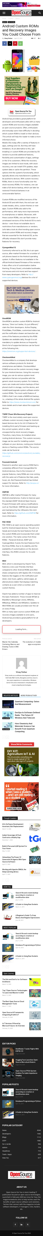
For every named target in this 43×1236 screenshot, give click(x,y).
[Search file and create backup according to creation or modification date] (8, 895)
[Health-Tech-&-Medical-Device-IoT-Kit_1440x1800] (21, 315)
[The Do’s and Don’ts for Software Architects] (35, 982)
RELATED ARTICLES (11, 695)
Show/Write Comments (21, 744)
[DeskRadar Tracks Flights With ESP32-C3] (8, 1052)
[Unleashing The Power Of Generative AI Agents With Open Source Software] (35, 860)
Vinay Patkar (8, 38)
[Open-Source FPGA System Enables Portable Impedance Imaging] (8, 1074)
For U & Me (11, 22)
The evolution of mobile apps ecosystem (31, 643)
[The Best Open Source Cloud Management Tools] (35, 1004)
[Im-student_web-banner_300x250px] (21, 810)
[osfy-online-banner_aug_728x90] (21, 7)
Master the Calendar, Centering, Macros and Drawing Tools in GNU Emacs (10, 645)
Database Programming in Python (28, 945)
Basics (18, 18)
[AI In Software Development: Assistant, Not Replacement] (35, 827)
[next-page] (7, 737)
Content (10, 18)
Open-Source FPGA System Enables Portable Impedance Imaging (26, 1073)
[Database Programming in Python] (8, 948)
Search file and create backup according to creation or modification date (27, 895)
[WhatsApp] (20, 43)
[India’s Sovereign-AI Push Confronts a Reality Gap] (35, 838)
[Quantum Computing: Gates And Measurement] (8, 704)
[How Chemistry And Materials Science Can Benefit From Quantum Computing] (8, 726)
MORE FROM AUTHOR (29, 695)
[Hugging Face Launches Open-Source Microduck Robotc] (8, 1063)
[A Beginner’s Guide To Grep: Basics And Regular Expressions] (8, 917)
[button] (4, 13)
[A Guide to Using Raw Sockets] (8, 907)
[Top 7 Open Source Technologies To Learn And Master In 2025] (35, 993)
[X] (10, 43)
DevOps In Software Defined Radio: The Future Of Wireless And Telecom (27, 715)
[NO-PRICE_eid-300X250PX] (21, 104)
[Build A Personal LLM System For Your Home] (35, 849)
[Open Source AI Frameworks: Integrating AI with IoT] (35, 1015)
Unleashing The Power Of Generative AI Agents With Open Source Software (14, 859)
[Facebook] (4, 43)
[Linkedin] (21, 1224)
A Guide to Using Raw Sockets (27, 904)
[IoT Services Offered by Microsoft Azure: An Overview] (35, 1026)
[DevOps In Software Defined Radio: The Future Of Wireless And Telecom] (8, 715)
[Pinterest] (15, 43)
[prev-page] (3, 737)
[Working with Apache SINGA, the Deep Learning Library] (35, 872)
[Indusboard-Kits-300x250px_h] (21, 776)
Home (4, 18)
